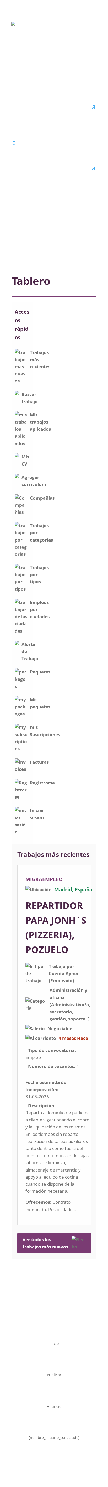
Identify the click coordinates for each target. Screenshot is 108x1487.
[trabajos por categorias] (22, 540)
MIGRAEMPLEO (44, 879)
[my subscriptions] (22, 737)
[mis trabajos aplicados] (22, 429)
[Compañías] (22, 505)
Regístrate (51, 46)
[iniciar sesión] (22, 821)
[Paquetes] (22, 679)
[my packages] (22, 707)
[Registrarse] (22, 790)
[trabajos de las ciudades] (22, 617)
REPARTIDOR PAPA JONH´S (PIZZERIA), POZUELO (55, 927)
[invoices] (22, 765)
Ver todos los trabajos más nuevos (45, 1243)
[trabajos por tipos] (22, 578)
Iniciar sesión (51, 67)
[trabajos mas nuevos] (22, 367)
